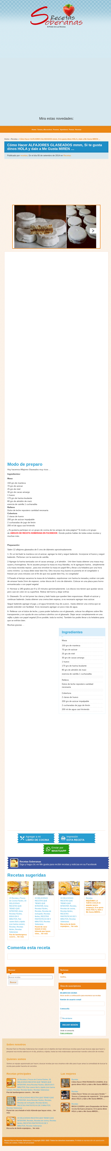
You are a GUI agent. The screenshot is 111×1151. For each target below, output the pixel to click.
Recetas (78, 129)
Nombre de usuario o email (70, 1000)
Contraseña (64, 1009)
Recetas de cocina (67, 909)
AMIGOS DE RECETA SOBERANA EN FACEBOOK (34, 533)
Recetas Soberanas (41, 1090)
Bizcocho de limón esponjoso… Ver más (69, 925)
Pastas (71, 129)
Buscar (13, 982)
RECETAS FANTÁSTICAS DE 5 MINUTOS (43, 919)
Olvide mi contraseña (67, 1030)
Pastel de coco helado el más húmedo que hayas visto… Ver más (42, 930)
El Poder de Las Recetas (56, 27)
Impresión (75, 838)
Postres (56, 129)
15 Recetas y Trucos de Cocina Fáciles (32, 1079)
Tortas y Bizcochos (44, 129)
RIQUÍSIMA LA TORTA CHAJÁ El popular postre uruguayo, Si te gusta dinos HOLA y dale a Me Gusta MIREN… (94, 906)
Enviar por (58, 849)
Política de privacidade (26, 1143)
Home (34, 129)
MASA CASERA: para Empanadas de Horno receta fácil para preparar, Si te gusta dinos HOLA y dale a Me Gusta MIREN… (90, 1108)
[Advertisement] (56, 52)
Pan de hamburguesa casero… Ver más (18, 936)
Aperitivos (64, 129)
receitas (24, 155)
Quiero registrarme (66, 1033)
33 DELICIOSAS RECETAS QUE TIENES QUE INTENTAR (17, 906)
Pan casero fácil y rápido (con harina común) (17, 921)
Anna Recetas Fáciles (35, 1085)
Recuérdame (67, 1018)
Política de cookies (10, 1143)
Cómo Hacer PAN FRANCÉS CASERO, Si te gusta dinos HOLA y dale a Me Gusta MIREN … (91, 1083)
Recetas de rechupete (26, 1103)
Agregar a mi (37, 838)
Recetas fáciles (66, 911)
